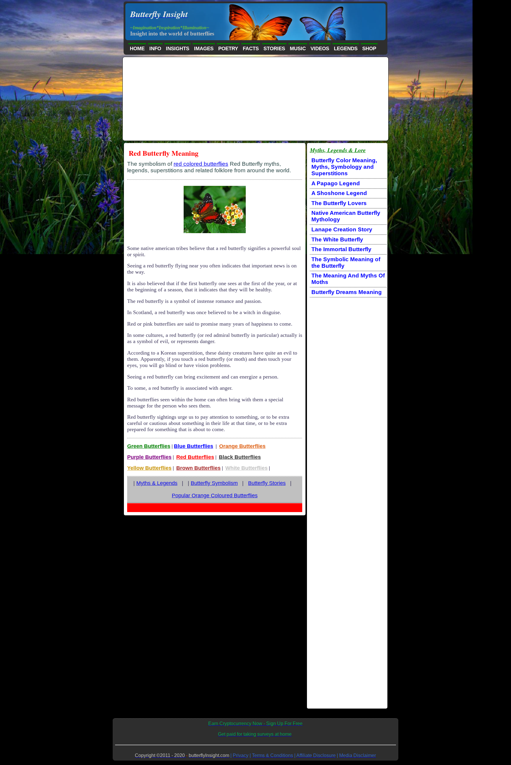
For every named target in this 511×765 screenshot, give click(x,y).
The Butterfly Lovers (339, 203)
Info (155, 48)
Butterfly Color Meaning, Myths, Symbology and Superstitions (344, 166)
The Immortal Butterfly (341, 249)
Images (204, 48)
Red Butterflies (195, 457)
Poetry (228, 48)
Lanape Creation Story (341, 229)
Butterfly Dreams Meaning (346, 292)
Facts (251, 48)
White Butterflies (246, 468)
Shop (369, 48)
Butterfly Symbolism (214, 483)
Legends (346, 48)
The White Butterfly (337, 239)
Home (137, 48)
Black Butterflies (240, 457)
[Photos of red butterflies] (214, 232)
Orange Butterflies (242, 446)
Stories (274, 48)
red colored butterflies (201, 164)
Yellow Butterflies (149, 468)
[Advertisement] (255, 99)
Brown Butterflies (198, 468)
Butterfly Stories (267, 483)
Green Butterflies (148, 446)
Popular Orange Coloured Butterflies (215, 495)
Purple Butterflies (149, 457)
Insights (177, 48)
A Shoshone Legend (339, 193)
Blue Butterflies (193, 446)
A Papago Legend (335, 183)
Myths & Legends (156, 483)
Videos (320, 48)
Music (298, 48)
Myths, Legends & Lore (338, 150)
